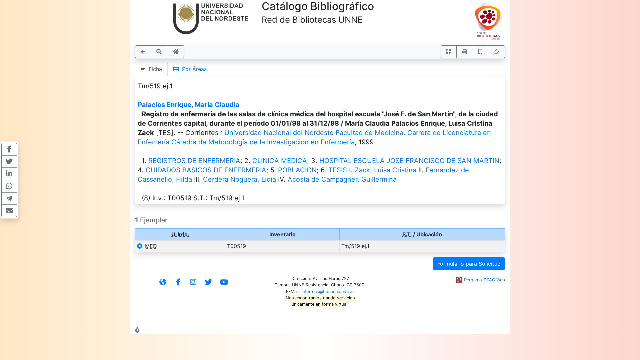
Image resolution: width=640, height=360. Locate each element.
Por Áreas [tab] (193, 69)
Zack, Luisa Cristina (385, 170)
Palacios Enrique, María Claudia (188, 105)
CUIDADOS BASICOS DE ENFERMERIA (206, 170)
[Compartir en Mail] (9, 211)
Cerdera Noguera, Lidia (239, 179)
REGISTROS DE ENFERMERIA (194, 161)
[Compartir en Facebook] (9, 149)
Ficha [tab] (153, 69)
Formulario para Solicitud (469, 263)
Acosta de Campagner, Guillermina (342, 179)
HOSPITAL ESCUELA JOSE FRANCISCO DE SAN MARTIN (409, 161)
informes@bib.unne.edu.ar (327, 291)
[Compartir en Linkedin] (9, 174)
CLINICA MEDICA (279, 161)
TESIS (337, 170)
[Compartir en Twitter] (9, 161)
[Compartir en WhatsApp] (9, 186)
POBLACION (297, 170)
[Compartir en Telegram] (9, 198)
